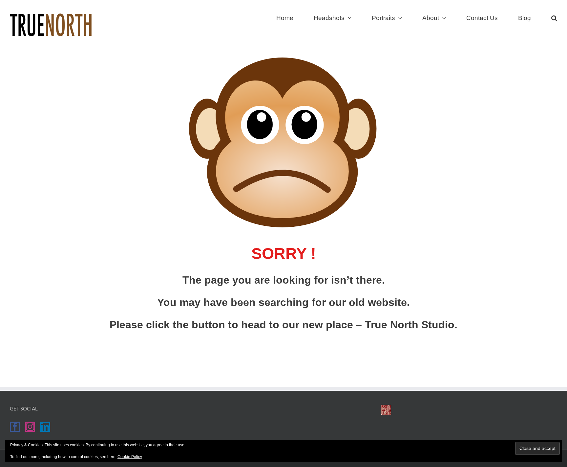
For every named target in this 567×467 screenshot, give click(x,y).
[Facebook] (15, 427)
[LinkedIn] (45, 427)
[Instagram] (30, 427)
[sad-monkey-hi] (283, 60)
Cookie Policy (129, 457)
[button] (554, 17)
